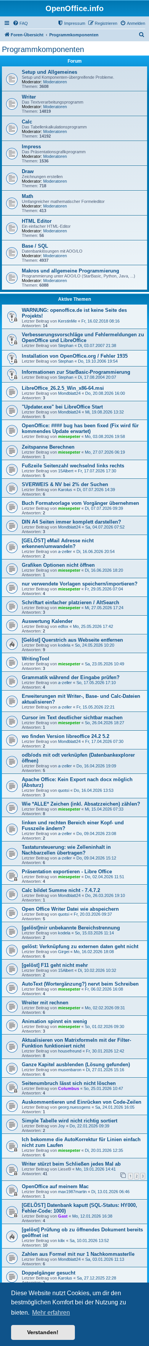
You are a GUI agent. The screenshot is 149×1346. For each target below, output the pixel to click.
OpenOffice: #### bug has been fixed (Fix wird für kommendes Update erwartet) (80, 428)
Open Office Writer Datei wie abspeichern (70, 909)
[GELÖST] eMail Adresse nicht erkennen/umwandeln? (58, 543)
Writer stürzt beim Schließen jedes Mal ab (71, 1164)
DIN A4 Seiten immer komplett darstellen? (71, 522)
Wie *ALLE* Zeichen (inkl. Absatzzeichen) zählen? (81, 804)
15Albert (65, 471)
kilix (61, 1240)
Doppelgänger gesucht (48, 1273)
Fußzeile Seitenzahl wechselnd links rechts (73, 466)
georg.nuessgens (74, 1107)
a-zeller (65, 551)
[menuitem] (20, 23)
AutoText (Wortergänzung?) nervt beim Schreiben (80, 984)
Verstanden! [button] (42, 1332)
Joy (61, 1126)
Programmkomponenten (43, 49)
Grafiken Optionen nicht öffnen (58, 565)
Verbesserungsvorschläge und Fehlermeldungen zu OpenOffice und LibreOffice (83, 337)
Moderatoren (55, 81)
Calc (27, 122)
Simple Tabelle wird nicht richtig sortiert (69, 1121)
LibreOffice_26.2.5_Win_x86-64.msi (63, 388)
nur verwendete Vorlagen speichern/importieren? (80, 584)
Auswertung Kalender (47, 621)
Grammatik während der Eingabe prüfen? (71, 677)
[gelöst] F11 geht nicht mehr (55, 965)
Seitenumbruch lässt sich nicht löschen (69, 1083)
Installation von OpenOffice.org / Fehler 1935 (75, 356)
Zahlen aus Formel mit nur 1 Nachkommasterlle (78, 1254)
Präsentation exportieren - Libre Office (67, 871)
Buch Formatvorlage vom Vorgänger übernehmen (80, 503)
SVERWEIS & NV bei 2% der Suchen (65, 484)
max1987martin (72, 1191)
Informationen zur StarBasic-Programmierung (76, 372)
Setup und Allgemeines (49, 72)
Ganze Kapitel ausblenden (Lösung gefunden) (76, 1064)
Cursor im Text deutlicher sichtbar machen (72, 717)
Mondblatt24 (69, 393)
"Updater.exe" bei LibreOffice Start (62, 407)
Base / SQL (35, 246)
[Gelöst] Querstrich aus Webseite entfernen (72, 640)
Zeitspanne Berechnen (48, 447)
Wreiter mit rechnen (45, 1002)
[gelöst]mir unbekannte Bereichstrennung (71, 928)
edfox (63, 626)
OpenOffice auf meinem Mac (55, 1186)
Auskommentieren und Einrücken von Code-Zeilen (81, 1102)
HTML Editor (37, 221)
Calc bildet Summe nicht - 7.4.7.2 (61, 890)
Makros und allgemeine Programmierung (70, 271)
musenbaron (69, 1069)
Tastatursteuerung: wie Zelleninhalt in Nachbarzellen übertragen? (66, 850)
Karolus (65, 489)
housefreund (69, 1051)
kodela (64, 645)
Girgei (63, 951)
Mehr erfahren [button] (51, 1312)
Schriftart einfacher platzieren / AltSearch (70, 602)
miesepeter (69, 436)
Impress (31, 146)
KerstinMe (67, 321)
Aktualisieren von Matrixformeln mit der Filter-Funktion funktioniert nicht (76, 1043)
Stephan (65, 345)
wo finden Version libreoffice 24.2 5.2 (65, 736)
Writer (29, 97)
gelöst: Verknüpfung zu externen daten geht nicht (80, 946)
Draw (28, 171)
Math (27, 196)
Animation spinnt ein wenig (54, 1021)
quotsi (63, 790)
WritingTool (35, 659)
